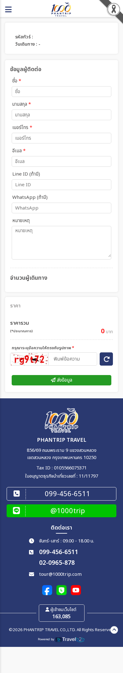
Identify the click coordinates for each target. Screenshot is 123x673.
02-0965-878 (57, 563)
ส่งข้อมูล (64, 380)
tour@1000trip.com (60, 574)
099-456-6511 (58, 552)
